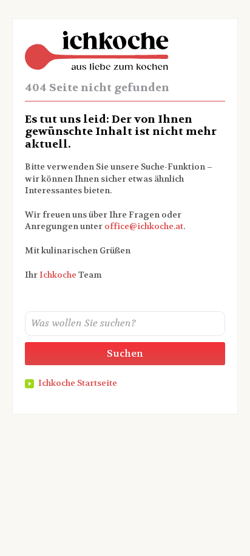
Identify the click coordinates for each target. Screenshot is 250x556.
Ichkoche (57, 274)
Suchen (125, 353)
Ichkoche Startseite (77, 382)
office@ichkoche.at (143, 226)
